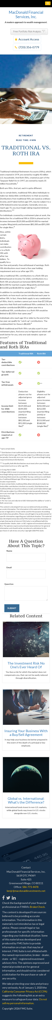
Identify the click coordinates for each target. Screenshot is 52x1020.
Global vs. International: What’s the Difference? (26, 800)
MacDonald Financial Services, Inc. (26, 14)
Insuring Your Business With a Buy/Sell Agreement (26, 733)
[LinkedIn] (14, 896)
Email (9, 567)
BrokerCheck (37, 906)
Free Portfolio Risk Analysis (27, 31)
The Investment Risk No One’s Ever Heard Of (26, 665)
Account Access (28, 39)
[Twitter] (8, 896)
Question (8, 584)
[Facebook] (3, 896)
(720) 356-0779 (29, 47)
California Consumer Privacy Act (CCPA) (24, 991)
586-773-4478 (30, 886)
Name (9, 551)
